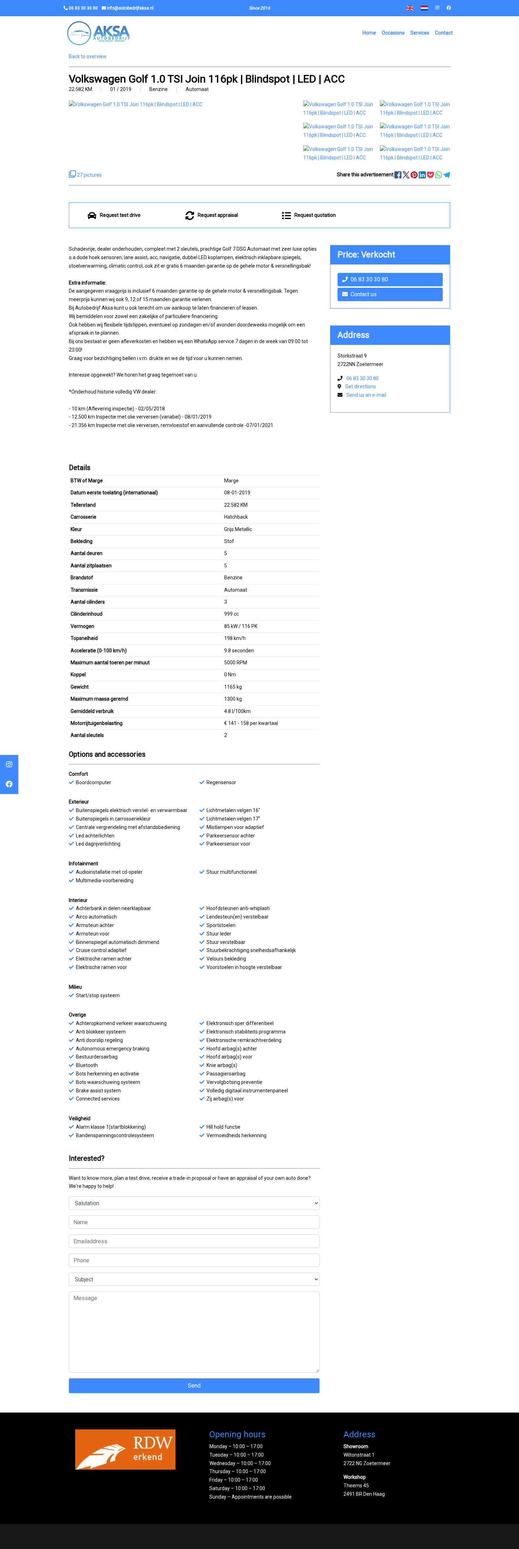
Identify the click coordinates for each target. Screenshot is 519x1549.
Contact (444, 33)
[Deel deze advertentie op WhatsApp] (439, 174)
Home (369, 33)
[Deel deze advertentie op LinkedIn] (423, 174)
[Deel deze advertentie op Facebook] (398, 174)
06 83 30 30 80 (369, 279)
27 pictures (89, 175)
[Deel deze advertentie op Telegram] (446, 174)
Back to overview (88, 56)
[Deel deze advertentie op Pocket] (431, 174)
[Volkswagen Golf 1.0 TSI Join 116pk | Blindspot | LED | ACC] (338, 108)
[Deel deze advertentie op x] (406, 174)
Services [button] (419, 33)
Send (194, 1385)
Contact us (364, 294)
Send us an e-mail (366, 395)
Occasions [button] (393, 33)
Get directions (360, 386)
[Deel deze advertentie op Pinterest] (415, 174)
